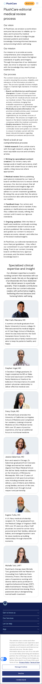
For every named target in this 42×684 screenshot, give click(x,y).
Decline (21, 673)
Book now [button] (29, 3)
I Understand (21, 680)
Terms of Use (35, 662)
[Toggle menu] (37, 3)
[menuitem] (10, 3)
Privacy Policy (24, 662)
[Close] (39, 637)
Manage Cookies (21, 667)
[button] (21, 613)
